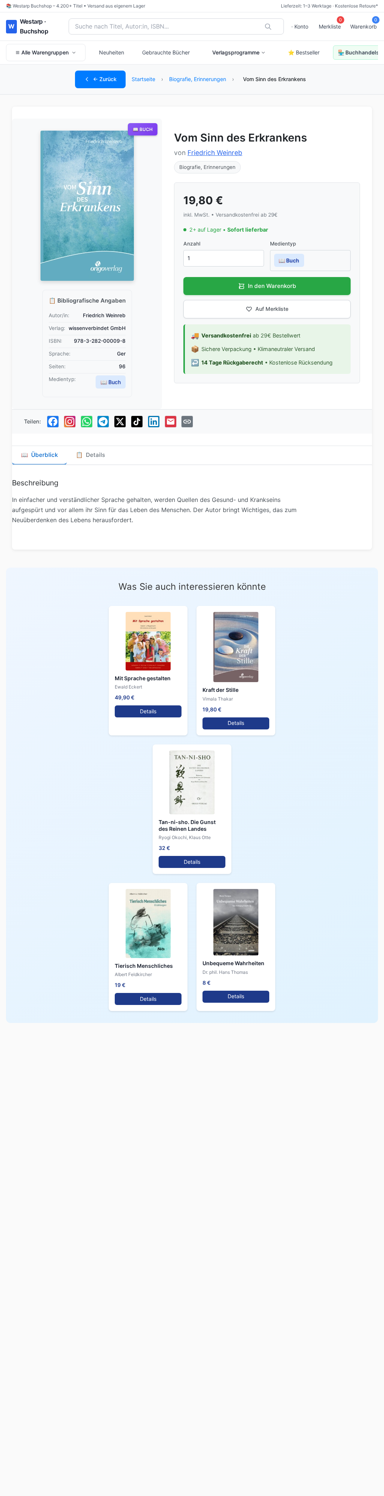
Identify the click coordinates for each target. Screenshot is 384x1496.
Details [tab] (90, 454)
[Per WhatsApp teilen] (87, 422)
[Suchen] (268, 26)
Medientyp (283, 244)
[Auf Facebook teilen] (53, 422)
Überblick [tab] (39, 454)
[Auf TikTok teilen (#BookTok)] (137, 422)
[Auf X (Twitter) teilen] (120, 422)
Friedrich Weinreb (215, 153)
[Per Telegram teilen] (103, 422)
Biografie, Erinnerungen (197, 79)
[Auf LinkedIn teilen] (154, 422)
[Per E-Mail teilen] (171, 422)
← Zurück (105, 79)
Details (148, 711)
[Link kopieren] (187, 422)
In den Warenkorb (272, 285)
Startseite (143, 79)
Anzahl (191, 244)
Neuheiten (111, 52)
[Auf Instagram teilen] (70, 422)
